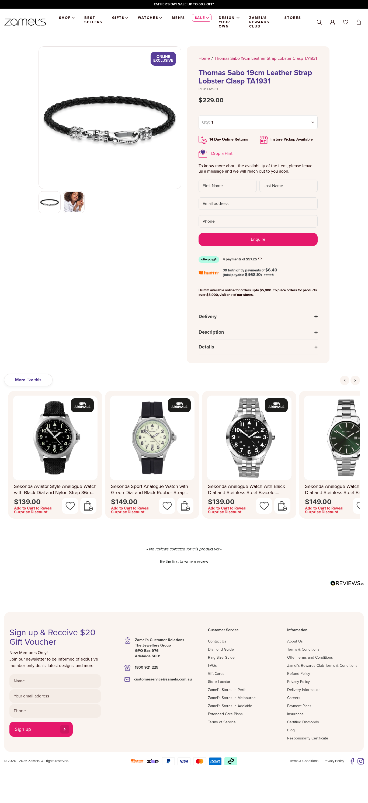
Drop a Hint (221, 153)
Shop (65, 18)
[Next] (355, 380)
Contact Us (217, 641)
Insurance (295, 714)
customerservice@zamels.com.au (163, 679)
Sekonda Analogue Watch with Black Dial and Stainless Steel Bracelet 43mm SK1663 (246, 489)
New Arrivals (82, 405)
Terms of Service (222, 722)
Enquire (258, 239)
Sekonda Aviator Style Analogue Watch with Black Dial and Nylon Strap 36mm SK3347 (55, 489)
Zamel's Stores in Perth (227, 689)
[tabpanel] (184, 456)
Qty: (206, 122)
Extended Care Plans (225, 714)
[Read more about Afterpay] (260, 258)
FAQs (212, 665)
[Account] (332, 22)
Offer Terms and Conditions (310, 657)
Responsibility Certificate (307, 738)
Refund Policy (298, 673)
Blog (291, 730)
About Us (295, 641)
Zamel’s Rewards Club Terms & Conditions (322, 665)
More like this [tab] (28, 380)
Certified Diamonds (303, 722)
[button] (184, 560)
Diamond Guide (221, 649)
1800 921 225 (146, 667)
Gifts (118, 18)
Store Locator (219, 681)
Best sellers (93, 20)
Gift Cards (216, 673)
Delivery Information (304, 689)
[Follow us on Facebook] (352, 761)
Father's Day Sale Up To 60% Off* (184, 4)
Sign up (23, 729)
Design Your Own (227, 22)
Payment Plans (299, 706)
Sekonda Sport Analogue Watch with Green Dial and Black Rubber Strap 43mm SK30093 (149, 489)
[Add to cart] (88, 506)
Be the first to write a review (184, 561)
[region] (184, 4)
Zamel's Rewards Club (259, 22)
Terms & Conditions (303, 649)
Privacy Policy (298, 681)
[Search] (319, 22)
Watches (148, 18)
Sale (200, 18)
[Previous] (344, 380)
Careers (293, 698)
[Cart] (359, 22)
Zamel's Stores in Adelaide (230, 706)
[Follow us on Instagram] (360, 761)
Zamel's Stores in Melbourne (232, 698)
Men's (178, 18)
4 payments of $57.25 (240, 259)
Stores (292, 18)
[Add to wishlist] (70, 506)
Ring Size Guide (221, 657)
